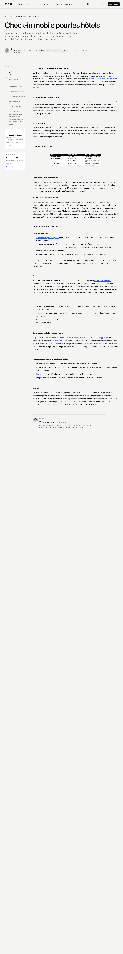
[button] (21, 4)
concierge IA (59, 340)
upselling (41, 374)
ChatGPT (41, 50)
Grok (65, 50)
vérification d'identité (102, 280)
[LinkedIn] (16, 49)
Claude (49, 50)
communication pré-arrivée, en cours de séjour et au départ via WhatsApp (74, 338)
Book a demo (113, 4)
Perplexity (57, 50)
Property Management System (47, 238)
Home (6, 16)
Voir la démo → (10, 145)
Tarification (58, 4)
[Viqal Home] (8, 4)
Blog (11, 16)
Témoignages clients (44, 4)
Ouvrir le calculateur (12, 167)
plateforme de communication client (102, 79)
